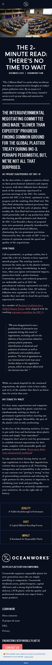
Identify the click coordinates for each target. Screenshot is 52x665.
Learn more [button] (28, 657)
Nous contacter (9, 615)
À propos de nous (11, 620)
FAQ (4, 625)
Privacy (6, 630)
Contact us (12, 647)
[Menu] (3, 4)
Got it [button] (26, 663)
